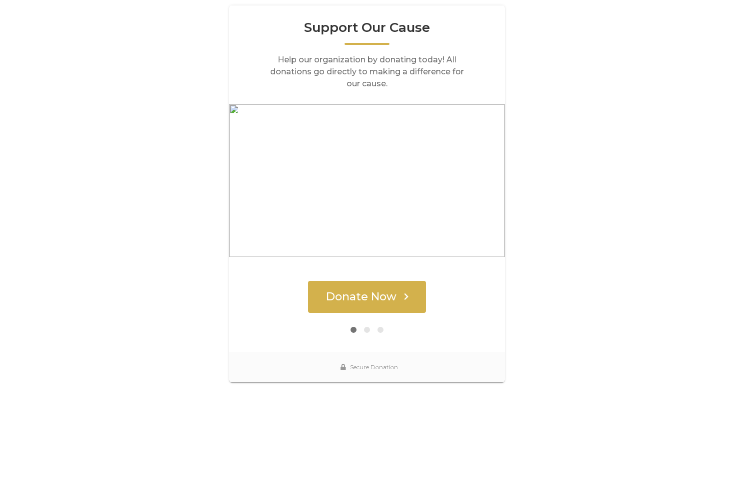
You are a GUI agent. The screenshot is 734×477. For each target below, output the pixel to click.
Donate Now (361, 296)
